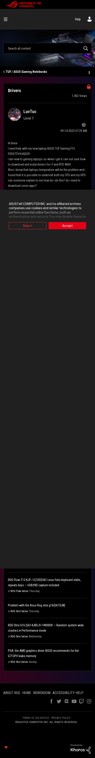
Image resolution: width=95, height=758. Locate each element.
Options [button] (89, 71)
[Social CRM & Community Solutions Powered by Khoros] (81, 748)
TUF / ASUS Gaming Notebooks (26, 71)
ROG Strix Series (19, 611)
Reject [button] (27, 225)
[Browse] (7, 19)
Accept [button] (67, 225)
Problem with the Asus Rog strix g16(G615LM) (36, 605)
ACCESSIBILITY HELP (68, 693)
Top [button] (6, 747)
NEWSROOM (41, 693)
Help (78, 19)
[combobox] (47, 48)
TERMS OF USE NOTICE (35, 717)
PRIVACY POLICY (61, 717)
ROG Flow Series (19, 591)
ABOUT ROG (11, 693)
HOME (26, 693)
